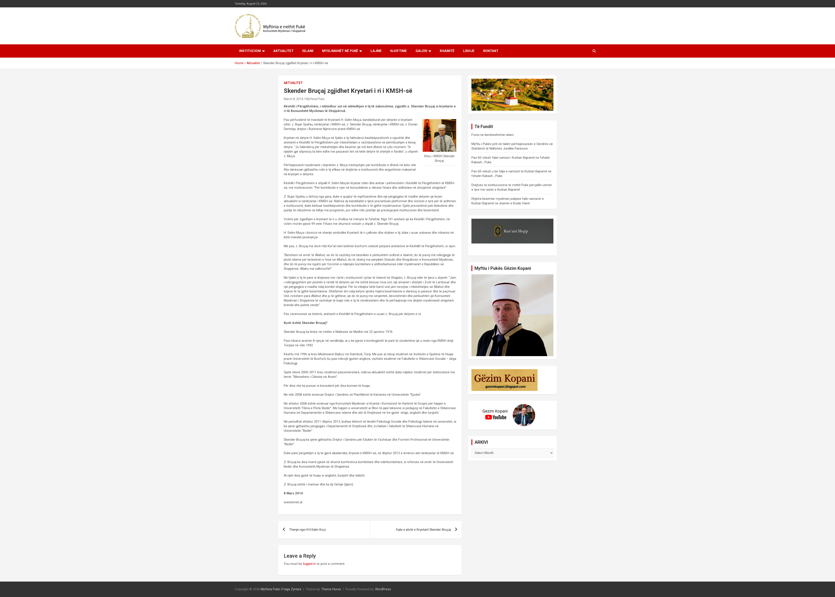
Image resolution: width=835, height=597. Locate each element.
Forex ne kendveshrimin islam (492, 135)
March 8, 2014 (293, 99)
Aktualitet (283, 51)
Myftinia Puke (315, 99)
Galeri (421, 51)
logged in (309, 564)
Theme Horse (331, 589)
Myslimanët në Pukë (340, 51)
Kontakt (490, 51)
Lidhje (468, 51)
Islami (307, 51)
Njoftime (398, 51)
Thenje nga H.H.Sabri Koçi (307, 530)
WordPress (383, 589)
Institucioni (250, 51)
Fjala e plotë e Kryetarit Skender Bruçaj (423, 530)
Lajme (376, 51)
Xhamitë (447, 51)
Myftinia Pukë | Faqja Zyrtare (281, 589)
